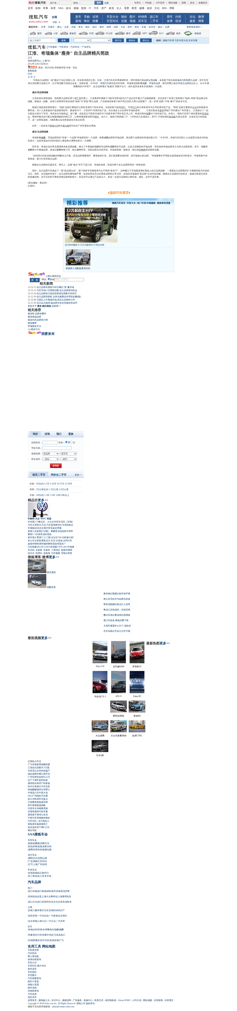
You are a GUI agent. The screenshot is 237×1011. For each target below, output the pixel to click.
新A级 (66, 125)
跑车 (178, 33)
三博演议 (55, 550)
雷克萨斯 (65, 891)
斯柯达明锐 (118, 716)
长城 (30, 940)
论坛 (193, 16)
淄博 (108, 27)
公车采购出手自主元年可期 (117, 631)
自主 (30, 926)
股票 (83, 8)
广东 (30, 861)
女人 (119, 8)
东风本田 (32, 915)
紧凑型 (72, 33)
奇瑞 (102, 83)
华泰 (40, 929)
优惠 (124, 21)
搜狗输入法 (44, 1000)
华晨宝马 (41, 910)
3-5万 (46, 483)
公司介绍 (136, 1000)
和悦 (186, 80)
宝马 (47, 843)
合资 (30, 907)
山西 (45, 858)
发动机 (172, 116)
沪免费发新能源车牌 (38, 802)
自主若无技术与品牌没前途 (117, 599)
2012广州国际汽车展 (38, 796)
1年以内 (40, 495)
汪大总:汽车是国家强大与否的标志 (56, 525)
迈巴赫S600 (118, 666)
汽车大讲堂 (33, 525)
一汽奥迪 (53, 915)
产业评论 (86, 47)
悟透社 (39, 553)
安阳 (40, 858)
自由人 (38, 876)
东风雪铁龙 (65, 902)
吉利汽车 (67, 540)
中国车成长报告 (44, 534)
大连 (123, 27)
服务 (193, 21)
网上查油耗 (33, 956)
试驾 (95, 16)
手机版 (148, 2)
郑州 (130, 27)
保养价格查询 (34, 959)
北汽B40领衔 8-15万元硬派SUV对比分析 (84, 245)
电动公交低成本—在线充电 (117, 609)
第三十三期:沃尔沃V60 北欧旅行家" (56, 537)
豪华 (128, 33)
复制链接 (32, 70)
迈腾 (42, 843)
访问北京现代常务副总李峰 (48, 528)
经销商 (142, 16)
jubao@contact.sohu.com (63, 1006)
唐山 (59, 27)
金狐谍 (46, 553)
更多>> (78, 475)
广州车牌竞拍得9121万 (39, 777)
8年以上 (65, 495)
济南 (73, 27)
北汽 (48, 540)
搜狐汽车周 (168, 40)
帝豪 (30, 935)
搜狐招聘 (66, 1000)
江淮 (106, 80)
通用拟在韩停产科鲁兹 (39, 783)
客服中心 (88, 1000)
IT (90, 8)
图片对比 (41, 965)
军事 (45, 8)
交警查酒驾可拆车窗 (38, 811)
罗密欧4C (137, 666)
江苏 (40, 861)
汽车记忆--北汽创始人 (38, 821)
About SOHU (124, 1000)
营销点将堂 (66, 553)
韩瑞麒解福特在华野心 (39, 789)
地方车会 (32, 855)
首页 (30, 8)
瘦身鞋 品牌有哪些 (37, 313)
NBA (61, 8)
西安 (137, 27)
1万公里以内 (42, 489)
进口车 (154, 16)
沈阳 (116, 27)
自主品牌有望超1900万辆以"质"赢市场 (55, 287)
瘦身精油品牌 (34, 316)
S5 (67, 113)
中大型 (109, 33)
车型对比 (112, 21)
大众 (194, 107)
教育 (134, 8)
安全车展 (192, 40)
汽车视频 (55, 553)
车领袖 (31, 528)
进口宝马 (32, 902)
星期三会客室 (34, 531)
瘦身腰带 (32, 323)
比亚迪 (59, 540)
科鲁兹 (36, 846)
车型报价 (32, 972)
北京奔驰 (32, 921)
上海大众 (41, 921)
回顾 (183, 2)
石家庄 (51, 27)
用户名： (54, 3)
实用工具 (34, 946)
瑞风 (179, 80)
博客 (171, 8)
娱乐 (68, 8)
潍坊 (101, 27)
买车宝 (142, 21)
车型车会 (32, 840)
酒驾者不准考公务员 (38, 814)
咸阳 (30, 858)
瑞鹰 (148, 113)
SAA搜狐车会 (38, 834)
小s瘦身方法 (34, 329)
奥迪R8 (137, 716)
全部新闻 (158, 1000)
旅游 (149, 8)
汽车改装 (32, 994)
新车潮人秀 (33, 537)
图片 (133, 16)
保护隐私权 (110, 1000)
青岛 (80, 27)
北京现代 (62, 915)
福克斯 (43, 846)
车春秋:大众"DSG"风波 (39, 518)
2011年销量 (68, 547)
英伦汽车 (37, 935)
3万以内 (40, 483)
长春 (144, 27)
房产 (103, 8)
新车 (78, 16)
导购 (87, 16)
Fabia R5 (137, 696)
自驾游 (31, 873)
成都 (35, 861)
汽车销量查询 (34, 978)
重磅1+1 (32, 534)
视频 (76, 8)
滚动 (192, 2)
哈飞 (53, 935)
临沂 (94, 27)
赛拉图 (48, 849)
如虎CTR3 (137, 735)
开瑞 (151, 83)
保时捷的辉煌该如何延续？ (52, 543)
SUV (161, 33)
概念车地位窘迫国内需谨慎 (117, 615)
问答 (178, 16)
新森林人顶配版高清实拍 (78, 268)
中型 (91, 33)
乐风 (49, 846)
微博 (201, 16)
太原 (66, 27)
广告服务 (77, 1000)
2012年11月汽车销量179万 (50, 547)
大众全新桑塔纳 (118, 735)
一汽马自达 (43, 915)
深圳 (45, 864)
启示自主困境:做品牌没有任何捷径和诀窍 (57, 303)
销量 (95, 21)
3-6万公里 (64, 489)
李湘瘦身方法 (34, 326)
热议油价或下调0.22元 (38, 827)
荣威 (35, 940)
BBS (164, 8)
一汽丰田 (60, 921)
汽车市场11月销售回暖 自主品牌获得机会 (57, 290)
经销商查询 (33, 991)
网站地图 (172, 2)
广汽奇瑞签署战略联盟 (39, 764)
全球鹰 (46, 929)
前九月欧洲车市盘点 (38, 799)
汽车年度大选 (181, 40)
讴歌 (49, 891)
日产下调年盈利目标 (38, 780)
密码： (76, 3)
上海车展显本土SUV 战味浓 (117, 625)
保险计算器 (33, 984)
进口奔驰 (32, 891)
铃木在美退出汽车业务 (39, 786)
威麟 (43, 137)
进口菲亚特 (43, 902)
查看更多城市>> (195, 27)
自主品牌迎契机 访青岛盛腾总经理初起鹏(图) (59, 296)
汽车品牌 (34, 882)
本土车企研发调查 (37, 540)
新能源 (197, 33)
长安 (53, 540)
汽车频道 (52, 47)
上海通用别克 (64, 896)
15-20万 (68, 483)
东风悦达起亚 (34, 896)
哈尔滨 (152, 27)
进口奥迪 (41, 891)
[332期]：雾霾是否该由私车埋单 (57, 531)
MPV (144, 33)
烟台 (87, 27)
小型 (55, 33)
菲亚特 (36, 849)
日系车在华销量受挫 (38, 808)
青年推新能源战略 (37, 805)
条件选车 (32, 969)
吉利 (35, 929)
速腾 (30, 849)
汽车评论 (63, 47)
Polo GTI (100, 666)
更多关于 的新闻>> (44, 306)
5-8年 (58, 495)
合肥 (167, 27)
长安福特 (51, 910)
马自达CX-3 (100, 696)
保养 (170, 21)
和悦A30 (54, 125)
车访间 (31, 550)
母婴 (126, 8)
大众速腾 (100, 735)
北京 (35, 858)
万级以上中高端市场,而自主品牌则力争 (56, 299)
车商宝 (137, 2)
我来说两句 (39, 60)
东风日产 (60, 910)
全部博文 (169, 1000)
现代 (96, 116)
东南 (56, 940)
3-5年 (52, 495)
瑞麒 (144, 83)
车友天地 (46, 876)
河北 (45, 861)
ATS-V (118, 696)
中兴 (45, 940)
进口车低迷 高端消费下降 (116, 620)
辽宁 (30, 864)
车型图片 (32, 975)
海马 (52, 929)
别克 (30, 846)
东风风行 (60, 935)
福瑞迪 (31, 843)
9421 (46, 873)
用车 (170, 16)
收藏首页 (202, 2)
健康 (141, 8)
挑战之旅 (39, 873)
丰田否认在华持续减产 (39, 770)
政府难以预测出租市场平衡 (117, 593)
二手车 (154, 21)
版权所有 (90, 1003)
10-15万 (60, 483)
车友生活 (32, 869)
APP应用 (160, 2)
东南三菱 (32, 910)
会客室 (39, 550)
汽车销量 (32, 547)
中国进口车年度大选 (38, 792)
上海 (35, 864)
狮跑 (37, 843)
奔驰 (42, 849)
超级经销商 (33, 543)
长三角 (31, 876)
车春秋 (46, 550)
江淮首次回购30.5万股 (38, 767)
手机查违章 (33, 950)
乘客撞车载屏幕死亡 (38, 824)
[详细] (70, 521)
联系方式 (98, 1000)
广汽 (61, 940)
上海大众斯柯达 (49, 896)
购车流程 (32, 987)
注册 (106, 3)
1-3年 (46, 495)
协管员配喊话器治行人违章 (117, 604)
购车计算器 (33, 981)
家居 (111, 8)
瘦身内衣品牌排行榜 (38, 320)
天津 (43, 27)
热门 (30, 888)
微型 (39, 33)
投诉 (178, 21)
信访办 (31, 553)
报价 (124, 16)
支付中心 (55, 1000)
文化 (157, 8)
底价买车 (32, 997)
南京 (160, 27)
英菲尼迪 (55, 891)
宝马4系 (100, 755)
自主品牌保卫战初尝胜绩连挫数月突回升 (57, 293)
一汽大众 (51, 921)
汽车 (96, 8)
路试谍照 (51, 572)
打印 (30, 74)
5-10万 (53, 483)
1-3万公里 (53, 489)
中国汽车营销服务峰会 (39, 818)
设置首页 (32, 1000)
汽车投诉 (32, 953)
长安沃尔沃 (54, 902)
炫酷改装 (51, 587)
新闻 (38, 8)
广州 (79, 98)
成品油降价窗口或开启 (39, 774)
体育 (53, 8)
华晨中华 (46, 935)
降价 (87, 21)
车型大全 (112, 16)
